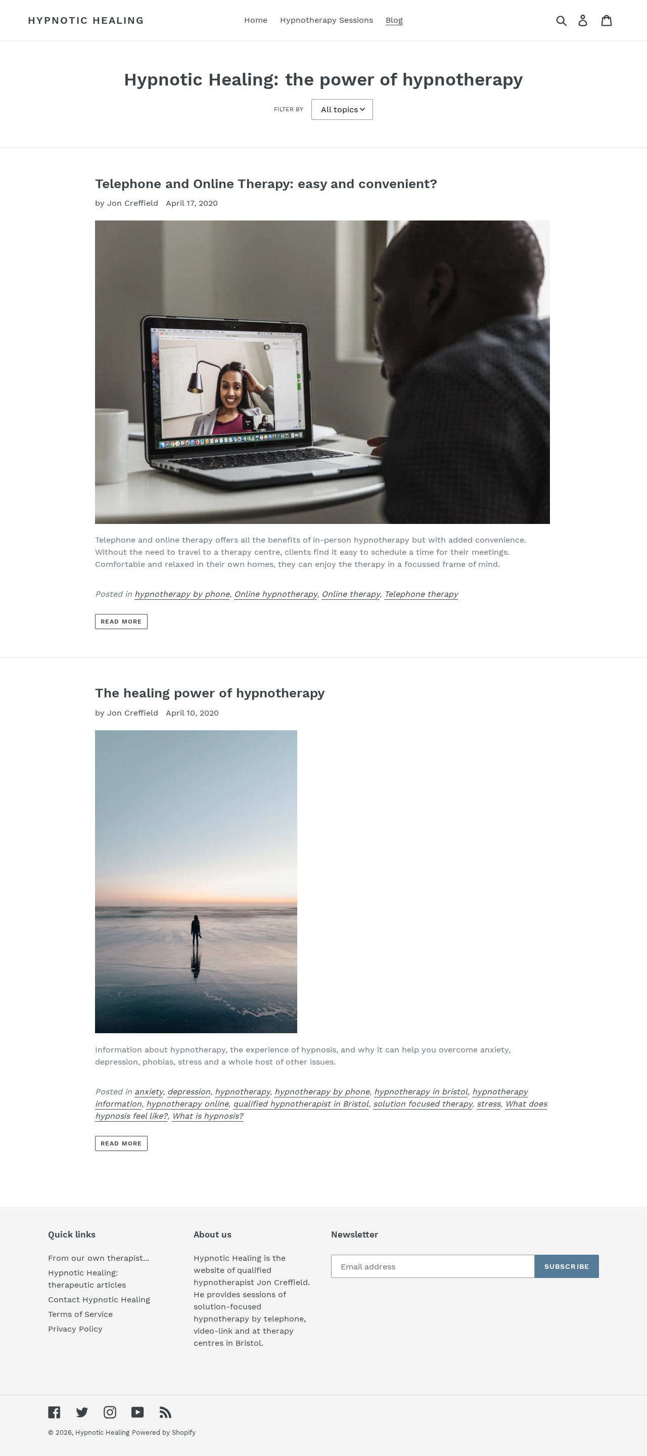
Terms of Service (80, 1314)
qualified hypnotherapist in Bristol (300, 1104)
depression (188, 1091)
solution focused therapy (422, 1104)
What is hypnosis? (207, 1116)
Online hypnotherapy (275, 594)
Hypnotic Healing (86, 20)
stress (488, 1104)
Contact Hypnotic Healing (99, 1299)
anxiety (148, 1091)
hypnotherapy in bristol (421, 1091)
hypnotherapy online (187, 1104)
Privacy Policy (75, 1329)
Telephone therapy (421, 594)
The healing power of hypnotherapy (210, 692)
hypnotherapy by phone (181, 594)
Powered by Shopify (164, 1432)
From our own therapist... (98, 1258)
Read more (121, 621)
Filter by (288, 109)
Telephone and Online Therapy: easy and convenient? (266, 183)
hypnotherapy (242, 1091)
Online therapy (350, 594)
